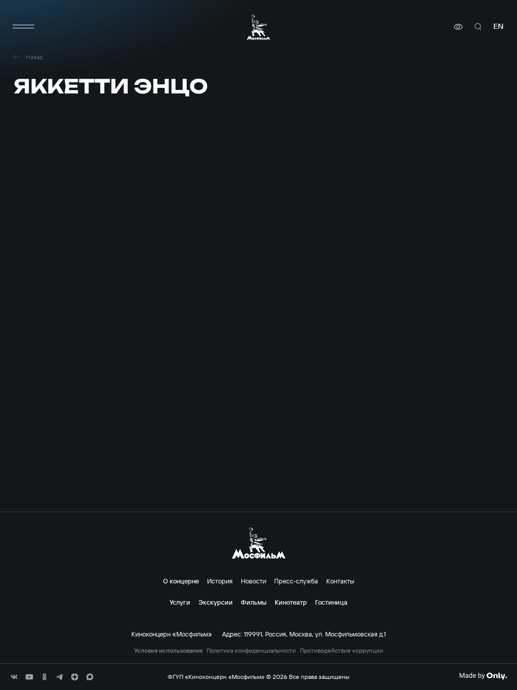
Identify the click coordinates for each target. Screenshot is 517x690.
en (498, 26)
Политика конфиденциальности (251, 650)
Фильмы (254, 602)
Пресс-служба (296, 581)
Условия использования (168, 650)
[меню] (24, 27)
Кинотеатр (291, 602)
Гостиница (331, 602)
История (220, 581)
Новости (253, 581)
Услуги (180, 602)
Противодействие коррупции (341, 650)
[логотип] (258, 27)
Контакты (340, 581)
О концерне (181, 581)
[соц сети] (14, 677)
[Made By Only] (483, 676)
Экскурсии (215, 602)
